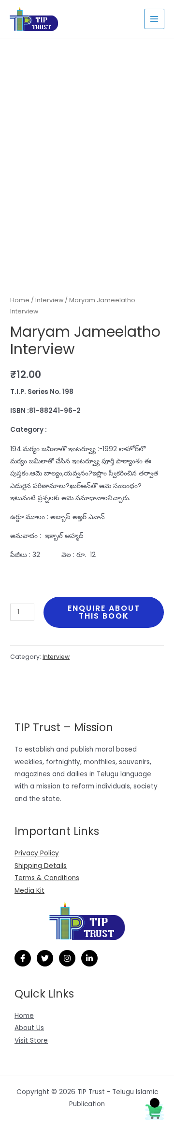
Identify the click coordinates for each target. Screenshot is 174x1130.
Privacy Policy (36, 853)
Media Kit (29, 890)
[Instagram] (67, 958)
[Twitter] (45, 958)
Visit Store (31, 1040)
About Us (29, 1027)
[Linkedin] (89, 958)
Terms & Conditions (46, 878)
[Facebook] (22, 958)
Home (19, 300)
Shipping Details (40, 865)
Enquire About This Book (104, 612)
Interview (49, 300)
